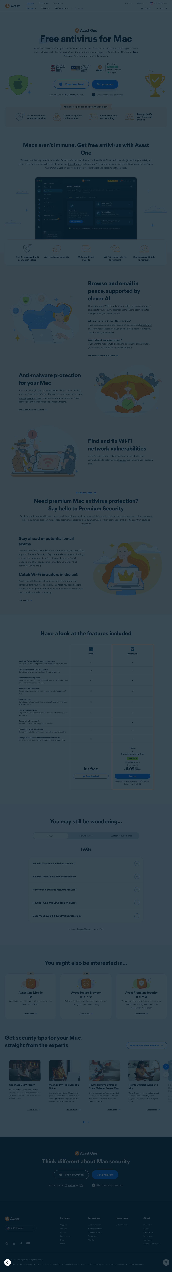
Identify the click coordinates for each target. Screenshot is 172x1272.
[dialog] (86, 636)
